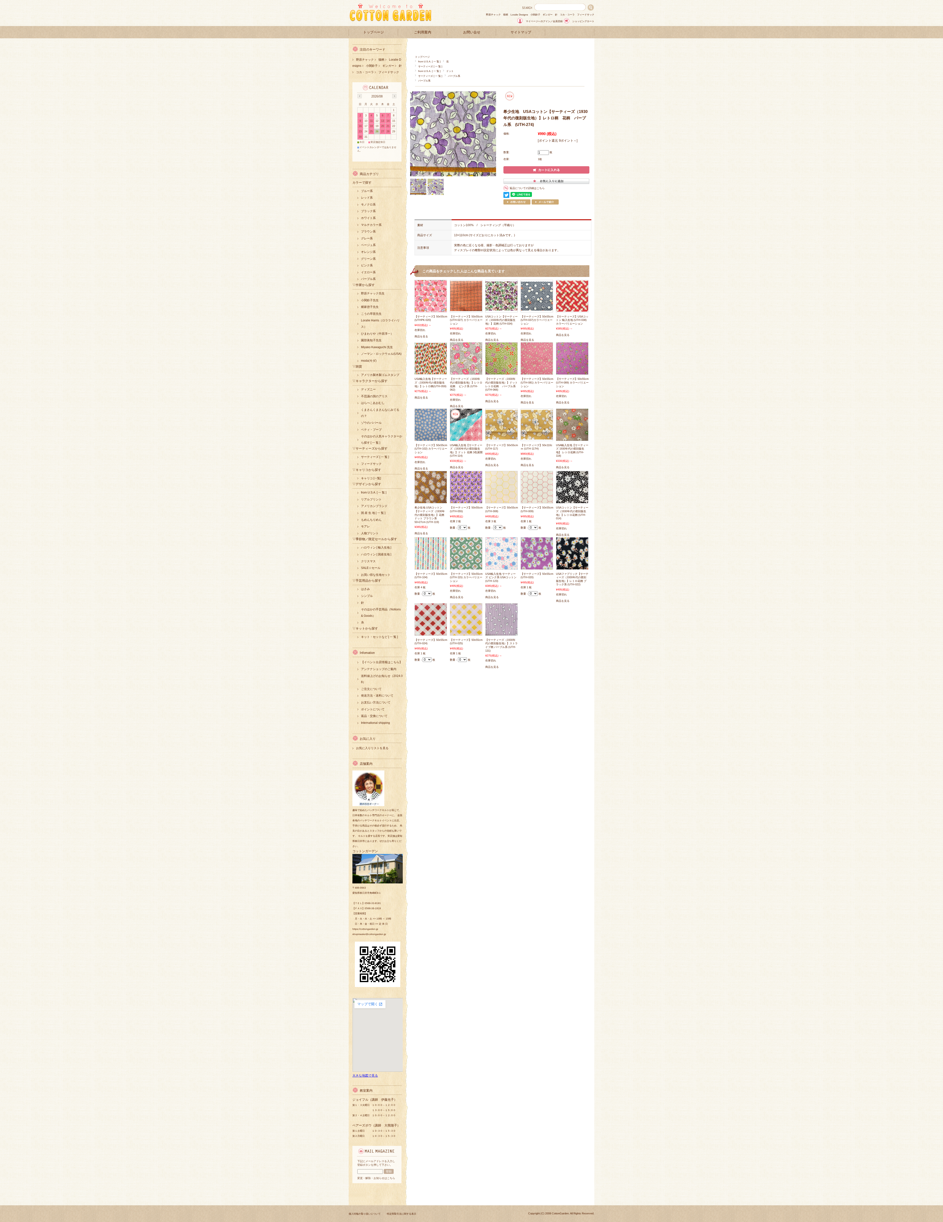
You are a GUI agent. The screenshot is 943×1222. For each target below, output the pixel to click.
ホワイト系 (368, 218)
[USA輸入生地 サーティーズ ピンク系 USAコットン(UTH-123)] (501, 566)
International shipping (375, 723)
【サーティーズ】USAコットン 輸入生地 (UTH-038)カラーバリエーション (572, 320)
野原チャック (493, 14)
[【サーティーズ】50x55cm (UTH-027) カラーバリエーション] (466, 308)
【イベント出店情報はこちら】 (381, 662)
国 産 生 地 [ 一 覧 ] (373, 513)
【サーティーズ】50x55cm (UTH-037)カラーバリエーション (537, 320)
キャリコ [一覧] (371, 478)
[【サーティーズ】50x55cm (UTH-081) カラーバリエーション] (537, 372)
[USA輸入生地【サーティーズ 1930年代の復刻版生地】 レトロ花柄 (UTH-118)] (572, 438)
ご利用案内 (422, 32)
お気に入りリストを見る (372, 748)
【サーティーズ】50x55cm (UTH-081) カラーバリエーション (537, 382)
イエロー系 (368, 272)
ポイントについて (373, 709)
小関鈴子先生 (370, 300)
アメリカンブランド (374, 506)
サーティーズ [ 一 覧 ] (430, 66)
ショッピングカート (583, 21)
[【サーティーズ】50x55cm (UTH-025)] (466, 633)
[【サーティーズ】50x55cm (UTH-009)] (537, 500)
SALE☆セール (370, 568)
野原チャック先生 (373, 293)
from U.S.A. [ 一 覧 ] (429, 61)
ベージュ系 (368, 245)
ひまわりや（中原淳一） (377, 333)
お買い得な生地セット (375, 575)
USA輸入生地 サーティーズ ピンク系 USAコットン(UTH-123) (500, 577)
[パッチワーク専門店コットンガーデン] (390, 20)
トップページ (373, 32)
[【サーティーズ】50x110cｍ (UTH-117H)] (537, 437)
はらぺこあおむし (373, 403)
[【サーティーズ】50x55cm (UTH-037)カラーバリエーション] (537, 308)
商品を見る (421, 336)
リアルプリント (371, 499)
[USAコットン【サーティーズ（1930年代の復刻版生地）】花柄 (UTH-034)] (501, 308)
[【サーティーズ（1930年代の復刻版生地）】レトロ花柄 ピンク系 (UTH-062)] (466, 372)
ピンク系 (367, 265)
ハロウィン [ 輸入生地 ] (376, 547)
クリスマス (368, 561)
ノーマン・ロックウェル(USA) (381, 354)
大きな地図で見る (365, 1075)
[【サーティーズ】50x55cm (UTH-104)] (431, 566)
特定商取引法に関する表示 (401, 1213)
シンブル (367, 596)
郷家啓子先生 (370, 307)
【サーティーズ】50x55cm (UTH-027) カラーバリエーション (466, 320)
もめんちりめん (371, 520)
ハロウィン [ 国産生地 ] (376, 554)
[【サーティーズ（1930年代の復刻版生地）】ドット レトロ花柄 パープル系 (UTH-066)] (501, 372)
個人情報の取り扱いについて (365, 1213)
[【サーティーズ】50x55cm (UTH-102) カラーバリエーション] (431, 438)
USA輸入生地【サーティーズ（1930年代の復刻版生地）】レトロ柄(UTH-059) (431, 382)
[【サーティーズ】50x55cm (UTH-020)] (537, 566)
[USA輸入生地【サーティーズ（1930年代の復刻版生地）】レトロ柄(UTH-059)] (431, 371)
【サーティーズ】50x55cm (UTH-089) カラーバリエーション (572, 382)
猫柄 (505, 14)
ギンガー (548, 14)
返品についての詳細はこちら (527, 188)
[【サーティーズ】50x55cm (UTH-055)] (466, 500)
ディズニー (368, 389)
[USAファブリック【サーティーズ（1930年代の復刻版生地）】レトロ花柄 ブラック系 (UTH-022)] (572, 566)
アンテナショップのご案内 (378, 669)
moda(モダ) (368, 360)
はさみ (365, 589)
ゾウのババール (371, 423)
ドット (450, 71)
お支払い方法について (375, 702)
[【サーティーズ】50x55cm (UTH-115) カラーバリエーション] (466, 566)
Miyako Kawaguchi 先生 (377, 347)
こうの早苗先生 (371, 314)
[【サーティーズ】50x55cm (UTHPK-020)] (431, 309)
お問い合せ (471, 32)
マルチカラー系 (371, 225)
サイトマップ (521, 32)
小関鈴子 (535, 14)
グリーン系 (368, 259)
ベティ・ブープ (371, 429)
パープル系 (454, 76)
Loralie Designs (519, 14)
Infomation (367, 653)
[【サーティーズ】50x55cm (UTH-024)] (431, 633)
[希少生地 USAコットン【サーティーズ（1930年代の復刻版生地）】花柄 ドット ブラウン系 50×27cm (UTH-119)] (431, 500)
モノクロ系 (368, 204)
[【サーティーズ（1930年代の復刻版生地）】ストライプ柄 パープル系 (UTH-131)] (501, 633)
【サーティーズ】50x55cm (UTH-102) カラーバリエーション (431, 449)
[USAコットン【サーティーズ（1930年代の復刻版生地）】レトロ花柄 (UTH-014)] (572, 500)
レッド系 (367, 197)
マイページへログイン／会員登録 (544, 21)
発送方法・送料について (377, 695)
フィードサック (585, 14)
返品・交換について (374, 716)
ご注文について (371, 689)
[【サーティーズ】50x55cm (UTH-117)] (501, 437)
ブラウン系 (368, 231)
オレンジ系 (368, 252)
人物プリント (370, 533)
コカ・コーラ (567, 14)
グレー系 (367, 238)
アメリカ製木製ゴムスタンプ (380, 375)
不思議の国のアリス (374, 396)
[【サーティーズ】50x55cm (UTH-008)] (501, 500)
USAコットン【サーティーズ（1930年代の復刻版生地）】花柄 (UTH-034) (501, 320)
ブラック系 (368, 211)
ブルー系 (367, 191)
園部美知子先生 (371, 340)
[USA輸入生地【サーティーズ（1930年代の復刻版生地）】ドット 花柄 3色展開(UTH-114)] (466, 438)
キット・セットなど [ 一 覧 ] (379, 637)
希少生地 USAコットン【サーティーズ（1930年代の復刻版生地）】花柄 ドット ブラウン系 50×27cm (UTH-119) (430, 514)
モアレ (365, 526)
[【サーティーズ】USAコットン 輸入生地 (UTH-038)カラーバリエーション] (572, 309)
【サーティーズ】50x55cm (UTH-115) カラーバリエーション (466, 577)
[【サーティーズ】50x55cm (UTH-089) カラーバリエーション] (572, 372)
